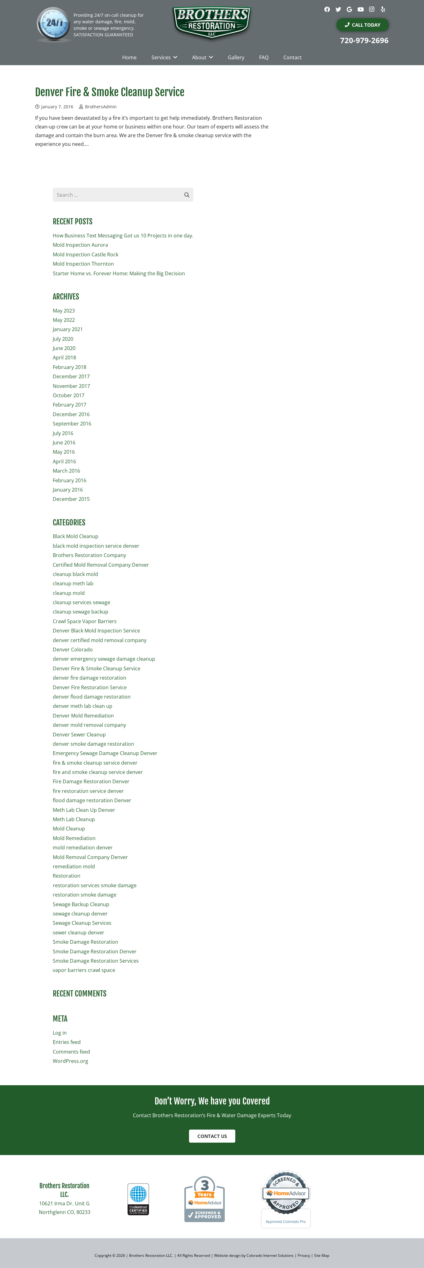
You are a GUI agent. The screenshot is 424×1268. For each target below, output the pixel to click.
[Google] (349, 9)
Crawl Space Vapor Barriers (85, 621)
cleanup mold (69, 593)
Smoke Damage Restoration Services (96, 960)
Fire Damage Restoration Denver (91, 781)
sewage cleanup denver (80, 913)
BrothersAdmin (101, 107)
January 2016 (68, 489)
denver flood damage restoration (92, 696)
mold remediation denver (83, 847)
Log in (60, 1032)
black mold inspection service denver (96, 545)
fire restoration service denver (88, 791)
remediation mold (74, 866)
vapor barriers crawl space (84, 970)
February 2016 (69, 480)
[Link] (212, 25)
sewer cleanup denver (78, 932)
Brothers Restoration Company (89, 555)
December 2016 (71, 414)
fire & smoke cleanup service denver (95, 762)
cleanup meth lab (73, 583)
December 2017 (71, 376)
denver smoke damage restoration (93, 743)
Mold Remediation (74, 838)
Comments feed (71, 1051)
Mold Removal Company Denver (90, 857)
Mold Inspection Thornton (83, 263)
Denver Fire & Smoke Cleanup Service (109, 92)
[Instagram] (371, 9)
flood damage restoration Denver (92, 800)
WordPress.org (70, 1061)
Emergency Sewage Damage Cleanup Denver (105, 753)
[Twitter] (338, 9)
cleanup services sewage (81, 602)
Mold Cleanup (69, 828)
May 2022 (64, 320)
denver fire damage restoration (89, 677)
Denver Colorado (73, 649)
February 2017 (69, 404)
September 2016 (72, 423)
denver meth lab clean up (82, 706)
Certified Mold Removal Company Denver (101, 564)
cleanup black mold (75, 574)
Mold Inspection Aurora (80, 244)
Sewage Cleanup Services (82, 923)
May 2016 (64, 451)
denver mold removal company (89, 725)
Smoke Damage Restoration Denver (95, 951)
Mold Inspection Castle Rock (85, 254)
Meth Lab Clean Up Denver (84, 810)
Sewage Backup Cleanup (81, 904)
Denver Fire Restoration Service (90, 687)
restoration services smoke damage (95, 885)
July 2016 (63, 433)
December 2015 (71, 499)
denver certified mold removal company (100, 640)
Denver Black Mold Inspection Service (96, 630)
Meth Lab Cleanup (74, 819)
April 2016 (64, 461)
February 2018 (69, 367)
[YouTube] (360, 9)
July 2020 (63, 338)
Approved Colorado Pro (286, 1221)
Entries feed (67, 1042)
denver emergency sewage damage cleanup (104, 658)
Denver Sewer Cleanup (79, 734)
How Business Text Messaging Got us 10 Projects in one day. (123, 235)
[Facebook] (327, 9)
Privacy (304, 1255)
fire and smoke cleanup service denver (98, 772)
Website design (227, 1255)
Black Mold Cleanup (75, 536)
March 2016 (66, 470)
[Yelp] (383, 9)
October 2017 (68, 395)
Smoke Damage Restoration (85, 941)
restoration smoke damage (84, 894)
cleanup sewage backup (80, 611)
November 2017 (71, 386)
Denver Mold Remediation (83, 715)
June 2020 (64, 348)
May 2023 (64, 310)
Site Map (321, 1255)
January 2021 (68, 329)
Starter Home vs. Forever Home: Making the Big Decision (119, 273)
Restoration (66, 875)
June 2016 (64, 442)
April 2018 (64, 357)
